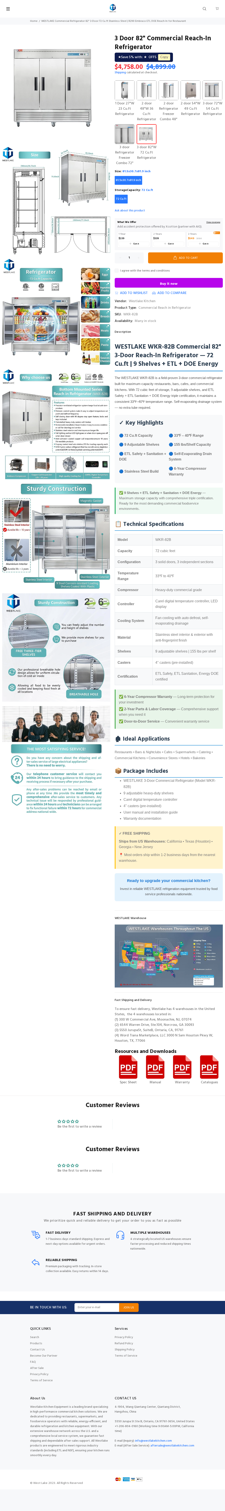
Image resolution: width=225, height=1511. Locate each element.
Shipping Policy (124, 1349)
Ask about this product (130, 210)
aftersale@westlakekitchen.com (172, 1445)
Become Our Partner (43, 1355)
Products (36, 1343)
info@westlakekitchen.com (153, 1440)
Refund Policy (124, 1343)
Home (34, 21)
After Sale (37, 1368)
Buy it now (169, 284)
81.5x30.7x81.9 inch (128, 180)
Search (34, 1337)
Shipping (120, 72)
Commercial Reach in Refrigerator (164, 308)
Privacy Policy (39, 1374)
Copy (164, 57)
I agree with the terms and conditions (145, 270)
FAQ (33, 1362)
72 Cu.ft (121, 199)
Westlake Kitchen (142, 301)
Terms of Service (41, 1380)
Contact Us (37, 1349)
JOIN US (128, 1307)
